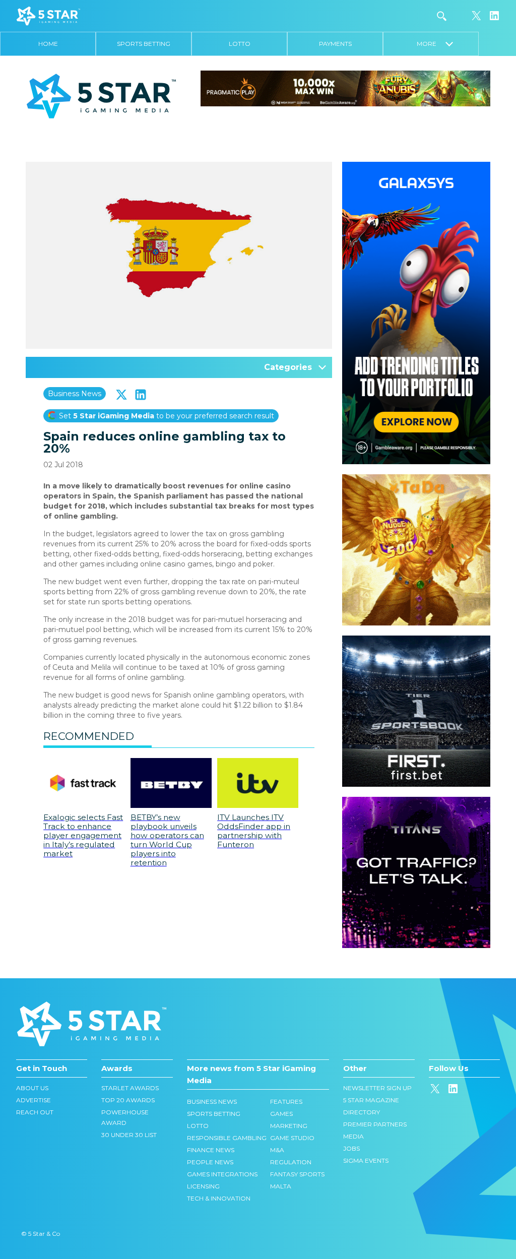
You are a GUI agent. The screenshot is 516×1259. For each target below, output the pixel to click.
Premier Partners (375, 1124)
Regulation (290, 1162)
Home (48, 43)
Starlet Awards (130, 1088)
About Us (32, 1088)
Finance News (210, 1150)
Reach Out (34, 1112)
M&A (277, 1150)
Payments (335, 43)
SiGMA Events (366, 1160)
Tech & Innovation (218, 1198)
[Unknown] (345, 87)
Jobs (351, 1148)
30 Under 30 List (129, 1135)
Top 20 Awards (128, 1100)
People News (210, 1162)
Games (281, 1113)
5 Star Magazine (371, 1100)
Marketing (288, 1125)
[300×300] (416, 479)
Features (286, 1101)
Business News (74, 393)
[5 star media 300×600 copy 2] (416, 166)
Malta (280, 1186)
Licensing (203, 1186)
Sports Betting (143, 43)
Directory (361, 1112)
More (431, 43)
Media (353, 1136)
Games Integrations (222, 1174)
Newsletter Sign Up (377, 1088)
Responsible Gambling (227, 1138)
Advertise (33, 1100)
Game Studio (292, 1138)
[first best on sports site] (416, 640)
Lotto (239, 43)
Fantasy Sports (297, 1174)
